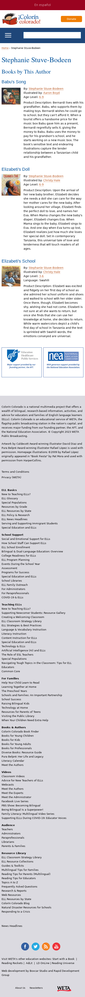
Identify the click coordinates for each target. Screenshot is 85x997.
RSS (46, 946)
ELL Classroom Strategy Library (22, 621)
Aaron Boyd (51, 92)
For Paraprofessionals (15, 593)
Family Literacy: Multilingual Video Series (28, 813)
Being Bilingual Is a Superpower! (22, 809)
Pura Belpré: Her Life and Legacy (22, 756)
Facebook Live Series (15, 801)
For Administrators (13, 589)
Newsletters (36, 987)
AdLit (29, 963)
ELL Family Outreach (15, 584)
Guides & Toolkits (13, 865)
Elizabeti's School (18, 261)
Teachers (7, 829)
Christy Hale (51, 180)
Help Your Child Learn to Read (20, 682)
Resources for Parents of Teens (21, 711)
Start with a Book (63, 958)
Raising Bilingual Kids (15, 703)
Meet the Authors (13, 764)
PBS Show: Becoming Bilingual (21, 805)
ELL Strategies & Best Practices (22, 625)
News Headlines (12, 925)
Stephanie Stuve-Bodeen (46, 88)
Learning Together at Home (19, 686)
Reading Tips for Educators (19, 878)
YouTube (56, 946)
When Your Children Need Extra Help (25, 720)
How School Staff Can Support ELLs (24, 543)
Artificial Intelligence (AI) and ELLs (23, 650)
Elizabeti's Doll (16, 169)
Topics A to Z (10, 882)
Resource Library (14, 853)
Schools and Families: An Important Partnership (32, 695)
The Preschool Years (14, 691)
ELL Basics (9, 490)
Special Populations (14, 502)
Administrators (11, 833)
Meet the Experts (12, 792)
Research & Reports (14, 890)
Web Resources (11, 894)
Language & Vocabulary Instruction (24, 629)
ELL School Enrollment (16, 547)
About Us (20, 987)
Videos (6, 772)
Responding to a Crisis (16, 911)
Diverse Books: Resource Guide (22, 752)
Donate (71, 18)
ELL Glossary (10, 498)
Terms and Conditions (15, 471)
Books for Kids (11, 739)
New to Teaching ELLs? (16, 494)
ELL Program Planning (15, 559)
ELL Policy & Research (16, 515)
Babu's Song (14, 81)
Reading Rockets (12, 963)
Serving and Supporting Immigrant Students (30, 523)
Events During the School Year (21, 564)
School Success (11, 699)
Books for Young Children (18, 735)
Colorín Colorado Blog (15, 903)
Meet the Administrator (16, 797)
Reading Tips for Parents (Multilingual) (26, 874)
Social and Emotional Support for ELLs (26, 538)
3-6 (41, 276)
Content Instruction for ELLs (19, 637)
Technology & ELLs (13, 646)
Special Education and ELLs (19, 527)
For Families (10, 678)
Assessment (9, 568)
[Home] (21, 19)
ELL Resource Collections (17, 861)
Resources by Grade (14, 506)
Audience (8, 825)
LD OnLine (42, 963)
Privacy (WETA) (11, 477)
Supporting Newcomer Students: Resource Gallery (33, 612)
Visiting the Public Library (18, 716)
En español (42, 5)
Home (5, 48)
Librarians (8, 841)
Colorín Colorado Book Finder (20, 731)
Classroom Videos (13, 776)
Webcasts (8, 784)
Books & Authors (14, 727)
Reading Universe (63, 963)
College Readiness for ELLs (19, 555)
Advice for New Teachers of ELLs (22, 780)
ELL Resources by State (16, 510)
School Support (12, 534)
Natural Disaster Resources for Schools (26, 907)
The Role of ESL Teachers (17, 654)
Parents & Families (13, 846)
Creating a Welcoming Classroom (23, 617)
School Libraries (12, 580)
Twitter (36, 946)
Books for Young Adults (16, 744)
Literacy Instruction (14, 633)
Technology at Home (15, 707)
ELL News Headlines (14, 519)
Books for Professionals (17, 748)
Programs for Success (15, 572)
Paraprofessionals (13, 837)
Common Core (11, 671)
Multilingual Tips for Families (20, 869)
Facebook (25, 946)
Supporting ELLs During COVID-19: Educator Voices (34, 818)
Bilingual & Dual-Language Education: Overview (32, 551)
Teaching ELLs (12, 604)
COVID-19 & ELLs (12, 597)
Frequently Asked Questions (19, 886)
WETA (64, 988)
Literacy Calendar (13, 760)
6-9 (41, 97)
